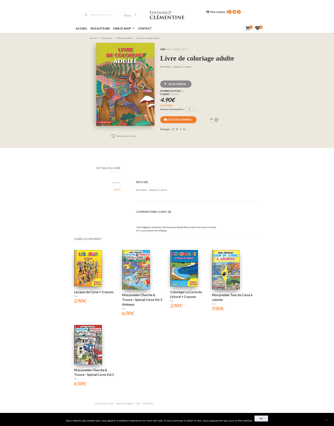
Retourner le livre (119, 136)
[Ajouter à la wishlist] (88, 277)
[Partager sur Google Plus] (184, 129)
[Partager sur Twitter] (177, 129)
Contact (145, 28)
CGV (138, 403)
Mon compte (217, 11)
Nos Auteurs (100, 28)
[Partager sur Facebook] (180, 129)
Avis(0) (117, 189)
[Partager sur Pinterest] (173, 129)
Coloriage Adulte (124, 38)
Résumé (116, 182)
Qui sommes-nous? (104, 403)
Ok (261, 418)
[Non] (326, 419)
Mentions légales (124, 403)
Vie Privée (148, 403)
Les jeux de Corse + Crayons (94, 292)
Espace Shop (122, 28)
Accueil (81, 28)
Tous (127, 15)
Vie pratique (106, 38)
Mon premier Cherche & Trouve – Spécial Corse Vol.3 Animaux (142, 299)
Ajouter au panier (178, 119)
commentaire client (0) (153, 211)
